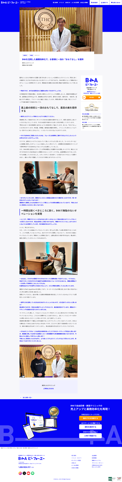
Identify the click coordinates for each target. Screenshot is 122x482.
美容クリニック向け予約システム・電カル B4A (11, 448)
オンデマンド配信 (76, 460)
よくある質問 (75, 2)
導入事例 (55, 2)
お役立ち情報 (84, 2)
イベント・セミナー (76, 458)
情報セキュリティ (96, 460)
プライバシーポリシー (97, 463)
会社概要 (94, 455)
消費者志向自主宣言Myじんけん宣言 (97, 466)
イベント (61, 2)
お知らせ (67, 2)
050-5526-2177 (25, 467)
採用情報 (94, 458)
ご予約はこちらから (48, 388)
